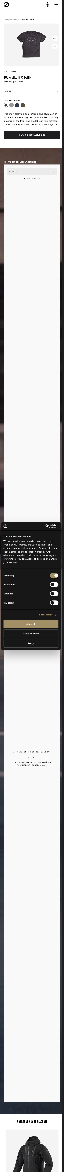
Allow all (30, 624)
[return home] (6, 4)
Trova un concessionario (32, 134)
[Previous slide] (55, 38)
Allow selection (31, 633)
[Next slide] (55, 46)
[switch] (54, 584)
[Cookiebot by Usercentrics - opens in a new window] (45, 526)
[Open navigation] (56, 4)
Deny (30, 643)
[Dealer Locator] (47, 4)
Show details (46, 614)
